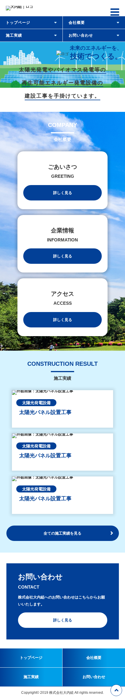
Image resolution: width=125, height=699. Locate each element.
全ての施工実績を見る (62, 533)
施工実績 (14, 35)
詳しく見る (62, 193)
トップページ (18, 22)
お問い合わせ (81, 35)
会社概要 (77, 22)
